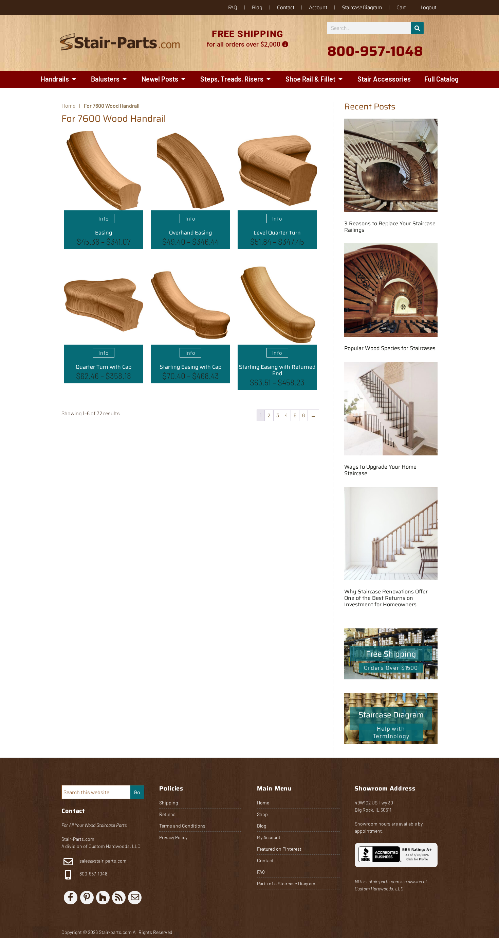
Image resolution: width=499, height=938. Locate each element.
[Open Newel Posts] (183, 79)
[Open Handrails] (74, 79)
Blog (257, 7)
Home (263, 802)
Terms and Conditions (182, 826)
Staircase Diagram (362, 7)
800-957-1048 (92, 873)
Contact (285, 7)
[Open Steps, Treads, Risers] (268, 79)
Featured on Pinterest (279, 849)
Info (103, 218)
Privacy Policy (173, 837)
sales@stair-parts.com (103, 861)
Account (318, 7)
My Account (268, 837)
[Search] (417, 28)
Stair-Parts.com (77, 839)
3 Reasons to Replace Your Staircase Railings (390, 226)
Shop (262, 814)
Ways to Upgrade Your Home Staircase (380, 470)
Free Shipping (391, 654)
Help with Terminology (391, 732)
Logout (428, 7)
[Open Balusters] (124, 79)
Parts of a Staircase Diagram (286, 883)
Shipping (168, 802)
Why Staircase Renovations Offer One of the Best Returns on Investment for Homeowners (386, 598)
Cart (400, 7)
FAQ (232, 7)
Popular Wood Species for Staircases (390, 348)
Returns (167, 814)
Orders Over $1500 (391, 667)
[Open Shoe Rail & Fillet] (340, 79)
